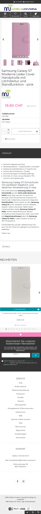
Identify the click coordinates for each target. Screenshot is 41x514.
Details (6, 247)
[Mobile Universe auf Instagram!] (23, 481)
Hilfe (20, 423)
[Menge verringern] (8, 132)
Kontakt (20, 397)
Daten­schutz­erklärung (20, 390)
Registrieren (20, 430)
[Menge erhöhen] (8, 129)
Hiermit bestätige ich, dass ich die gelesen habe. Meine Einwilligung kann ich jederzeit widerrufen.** (20, 362)
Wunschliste (11, 139)
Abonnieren (35, 355)
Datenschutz (20, 412)
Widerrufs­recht (20, 387)
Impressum (20, 394)
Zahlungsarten (20, 405)
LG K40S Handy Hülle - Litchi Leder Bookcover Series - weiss (20, 314)
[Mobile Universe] (20, 8)
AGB (20, 383)
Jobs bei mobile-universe (20, 419)
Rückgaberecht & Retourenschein (20, 408)
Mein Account (20, 427)
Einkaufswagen (20, 434)
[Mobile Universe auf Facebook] (17, 481)
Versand (20, 401)
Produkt (7, 153)
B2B (20, 416)
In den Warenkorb (25, 131)
